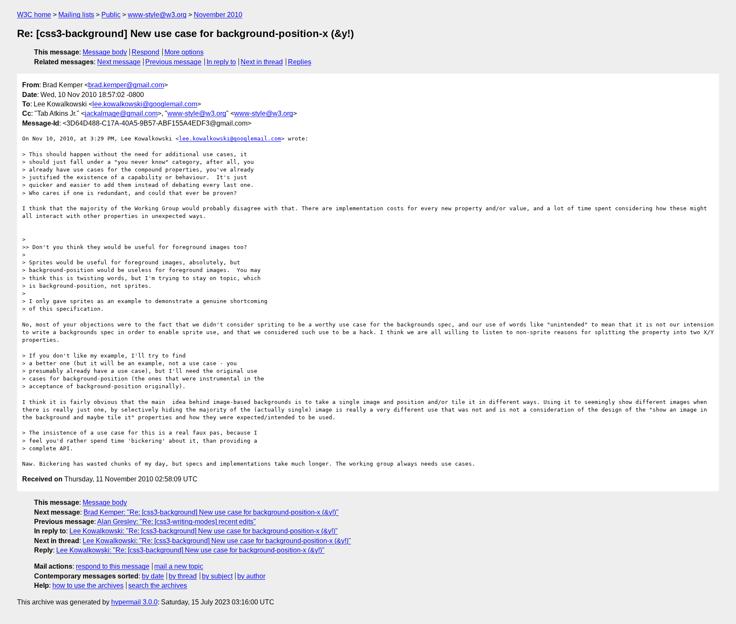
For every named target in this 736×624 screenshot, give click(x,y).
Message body (105, 52)
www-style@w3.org (157, 14)
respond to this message (113, 566)
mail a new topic (178, 566)
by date (153, 576)
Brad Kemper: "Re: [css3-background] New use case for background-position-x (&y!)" (211, 512)
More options (184, 52)
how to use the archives (88, 585)
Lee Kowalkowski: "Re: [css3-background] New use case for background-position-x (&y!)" (203, 531)
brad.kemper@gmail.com (126, 85)
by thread (183, 576)
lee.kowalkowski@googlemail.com (144, 104)
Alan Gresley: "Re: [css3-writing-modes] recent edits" (176, 521)
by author (251, 576)
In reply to (221, 62)
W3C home (34, 14)
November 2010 (218, 14)
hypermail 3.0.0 (134, 602)
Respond (145, 52)
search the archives (157, 585)
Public (111, 14)
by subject (217, 576)
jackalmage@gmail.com (121, 113)
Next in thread (262, 62)
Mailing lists (76, 14)
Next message (119, 62)
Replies (299, 62)
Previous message (173, 62)
